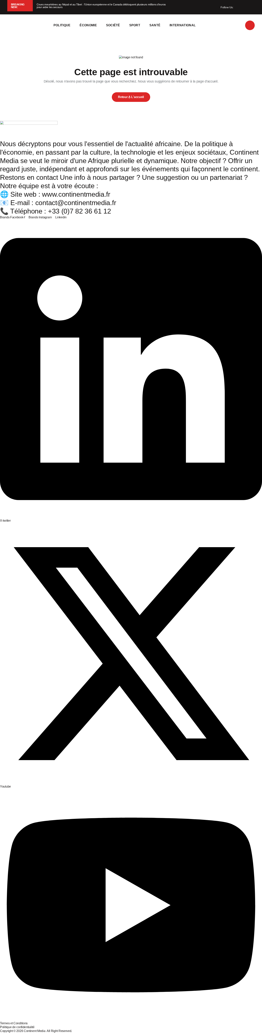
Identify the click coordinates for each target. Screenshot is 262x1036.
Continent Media (35, 1031)
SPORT (134, 25)
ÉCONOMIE (88, 25)
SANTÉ (155, 25)
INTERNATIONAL (183, 25)
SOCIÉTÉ (113, 25)
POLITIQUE (62, 25)
